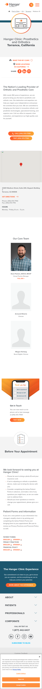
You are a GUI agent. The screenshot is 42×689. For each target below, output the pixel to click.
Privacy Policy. (17, 669)
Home (9, 11)
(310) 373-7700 (13, 201)
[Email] (29, 71)
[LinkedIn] (24, 71)
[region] (21, 671)
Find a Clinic (16, 11)
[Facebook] (20, 71)
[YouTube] (30, 636)
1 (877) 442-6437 (21, 630)
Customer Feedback (21, 653)
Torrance (28, 11)
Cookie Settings (21, 673)
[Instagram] (24, 636)
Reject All (21, 679)
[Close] (39, 656)
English (6, 540)
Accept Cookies (21, 685)
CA (23, 11)
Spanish (16, 540)
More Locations (22, 65)
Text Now (17, 420)
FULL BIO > (21, 278)
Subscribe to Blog (21, 643)
